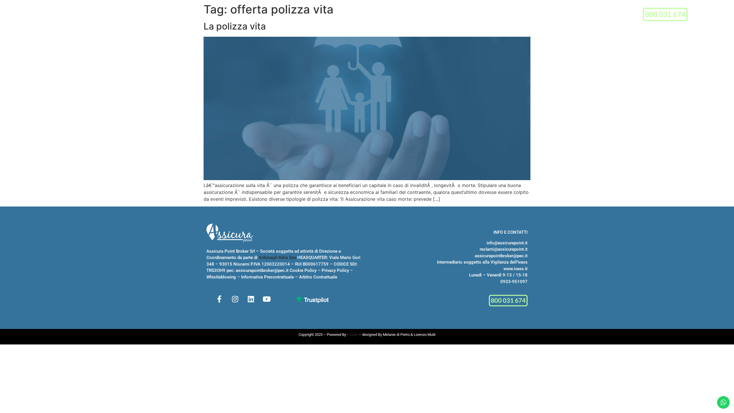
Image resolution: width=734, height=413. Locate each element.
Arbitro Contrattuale (318, 277)
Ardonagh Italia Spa (277, 257)
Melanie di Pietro (396, 334)
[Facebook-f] (219, 299)
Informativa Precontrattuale (267, 277)
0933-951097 (514, 281)
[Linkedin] (251, 299)
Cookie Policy (303, 270)
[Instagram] (235, 299)
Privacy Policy (335, 270)
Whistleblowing (221, 277)
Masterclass (381, 15)
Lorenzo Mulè (425, 334)
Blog (448, 15)
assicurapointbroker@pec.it (262, 270)
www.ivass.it (515, 268)
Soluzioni (344, 15)
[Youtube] (266, 299)
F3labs (352, 334)
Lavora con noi (419, 15)
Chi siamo (312, 15)
